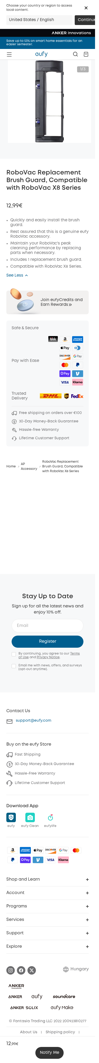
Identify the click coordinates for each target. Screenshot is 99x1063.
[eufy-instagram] (10, 970)
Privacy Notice (48, 657)
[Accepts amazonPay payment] (12, 850)
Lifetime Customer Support (40, 783)
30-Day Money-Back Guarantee (44, 764)
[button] (86, 8)
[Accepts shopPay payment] (25, 860)
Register (47, 641)
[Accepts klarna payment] (63, 860)
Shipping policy (60, 1032)
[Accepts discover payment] (50, 850)
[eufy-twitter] (31, 970)
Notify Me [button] (49, 1053)
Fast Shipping (27, 754)
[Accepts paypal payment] (12, 860)
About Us (28, 1032)
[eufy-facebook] (21, 970)
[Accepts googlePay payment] (63, 850)
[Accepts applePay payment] (38, 850)
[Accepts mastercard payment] (76, 850)
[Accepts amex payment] (25, 850)
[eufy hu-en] (41, 54)
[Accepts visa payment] (50, 860)
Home (11, 466)
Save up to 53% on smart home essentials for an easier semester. (44, 42)
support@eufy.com (33, 720)
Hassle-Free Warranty (35, 773)
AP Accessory (29, 466)
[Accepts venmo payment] (38, 860)
